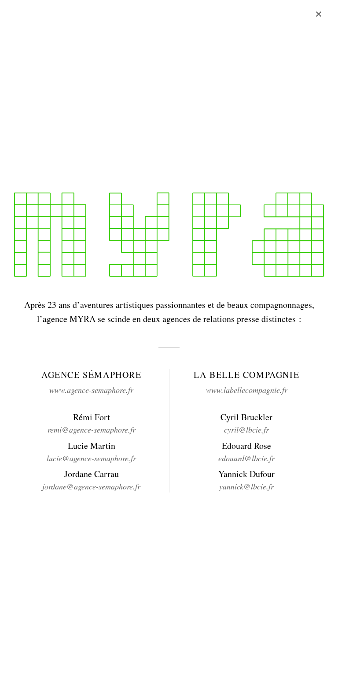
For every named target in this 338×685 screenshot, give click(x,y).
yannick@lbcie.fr (246, 486)
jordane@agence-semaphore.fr (91, 486)
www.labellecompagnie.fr (246, 390)
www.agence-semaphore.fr (91, 390)
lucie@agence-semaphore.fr (91, 458)
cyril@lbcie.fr (246, 429)
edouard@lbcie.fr (246, 458)
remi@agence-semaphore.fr (92, 429)
